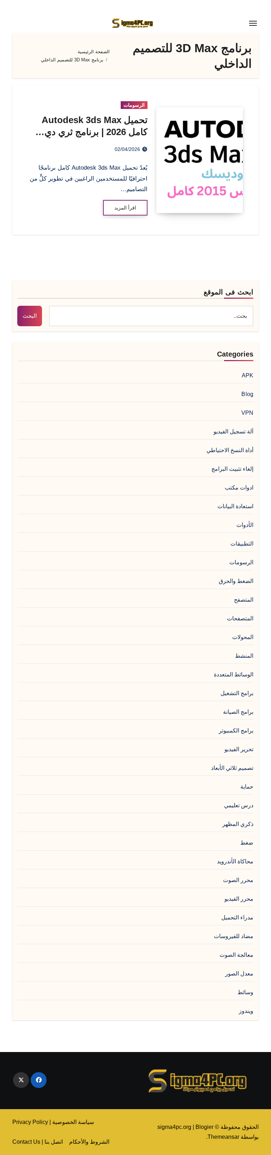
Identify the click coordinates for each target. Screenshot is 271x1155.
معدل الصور (239, 974)
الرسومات (134, 105)
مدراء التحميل (237, 917)
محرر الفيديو (238, 899)
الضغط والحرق (236, 581)
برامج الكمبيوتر (236, 731)
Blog (247, 394)
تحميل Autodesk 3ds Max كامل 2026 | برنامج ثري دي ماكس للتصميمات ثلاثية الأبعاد (90, 132)
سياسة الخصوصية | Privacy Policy (53, 1122)
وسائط (245, 992)
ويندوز (246, 1011)
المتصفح (243, 600)
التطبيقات (241, 544)
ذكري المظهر (237, 824)
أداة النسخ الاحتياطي (229, 450)
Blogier (204, 1127)
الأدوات (244, 525)
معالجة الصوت (236, 955)
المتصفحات (240, 618)
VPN (247, 413)
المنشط (244, 656)
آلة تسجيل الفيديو (233, 431)
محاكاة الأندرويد (235, 861)
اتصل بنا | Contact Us (37, 1142)
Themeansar (223, 1137)
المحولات (242, 637)
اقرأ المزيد (125, 208)
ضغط (246, 843)
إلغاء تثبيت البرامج (232, 469)
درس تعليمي (238, 805)
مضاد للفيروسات (233, 936)
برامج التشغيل (237, 693)
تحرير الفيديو (238, 749)
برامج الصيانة (238, 712)
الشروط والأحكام (89, 1142)
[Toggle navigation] (253, 23)
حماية (246, 787)
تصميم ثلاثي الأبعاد (232, 768)
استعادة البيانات (235, 506)
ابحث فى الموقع (228, 292)
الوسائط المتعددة (233, 674)
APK (248, 375)
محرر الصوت (238, 880)
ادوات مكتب (239, 488)
